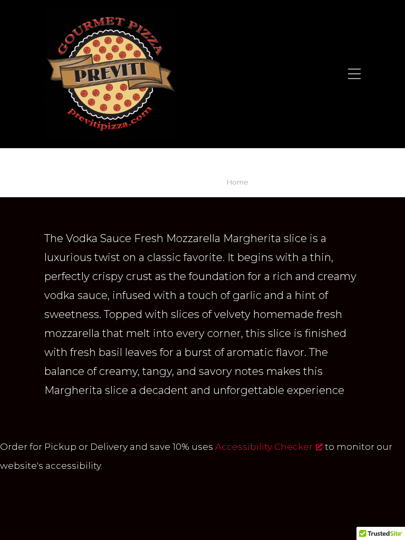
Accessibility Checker (264, 446)
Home (237, 182)
